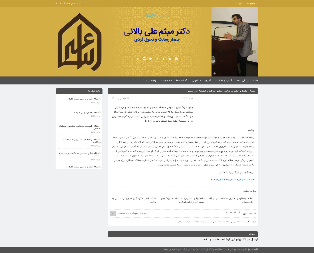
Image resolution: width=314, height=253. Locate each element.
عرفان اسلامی (183, 221)
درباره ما (239, 3)
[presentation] (116, 190)
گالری (208, 80)
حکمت (226, 221)
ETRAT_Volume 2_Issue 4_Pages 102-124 (232, 179)
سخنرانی (196, 80)
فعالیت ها (181, 80)
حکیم (217, 221)
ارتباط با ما (150, 80)
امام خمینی (238, 221)
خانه (255, 80)
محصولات (166, 80)
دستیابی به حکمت (202, 221)
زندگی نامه (242, 80)
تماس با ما (251, 3)
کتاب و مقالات (224, 80)
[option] (79, 101)
